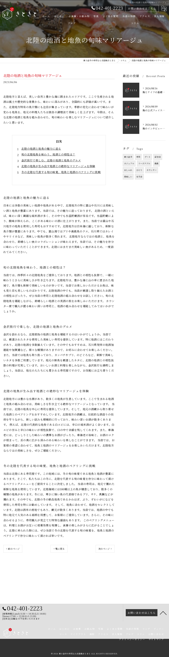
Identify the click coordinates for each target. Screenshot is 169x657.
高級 (156, 163)
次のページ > (105, 548)
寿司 (138, 156)
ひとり (139, 170)
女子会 (139, 176)
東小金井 (128, 156)
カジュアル (129, 163)
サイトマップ (156, 639)
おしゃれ (128, 170)
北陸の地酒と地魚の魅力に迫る (41, 149)
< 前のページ (13, 548)
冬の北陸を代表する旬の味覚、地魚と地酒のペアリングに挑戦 (61, 172)
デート (148, 156)
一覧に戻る (59, 548)
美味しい (128, 176)
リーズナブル (144, 163)
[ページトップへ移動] (163, 612)
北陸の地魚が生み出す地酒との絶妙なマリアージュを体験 (58, 166)
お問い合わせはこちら (142, 8)
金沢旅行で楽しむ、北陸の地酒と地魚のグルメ (51, 160)
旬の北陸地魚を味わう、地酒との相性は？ (48, 154)
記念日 (158, 156)
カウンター (152, 170)
